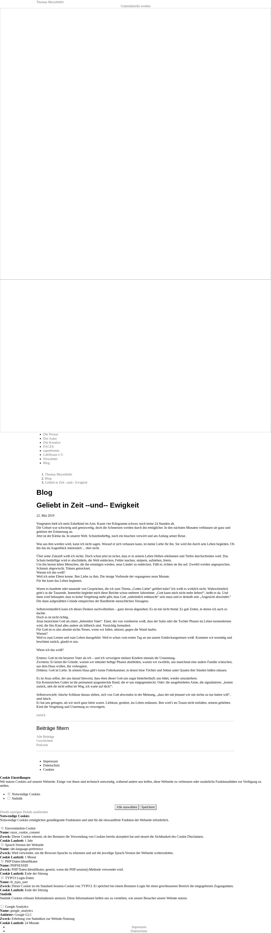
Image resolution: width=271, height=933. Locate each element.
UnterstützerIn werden (136, 6)
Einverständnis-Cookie (20, 828)
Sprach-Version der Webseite (24, 845)
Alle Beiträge (45, 736)
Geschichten (44, 740)
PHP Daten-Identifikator (20, 861)
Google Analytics (16, 906)
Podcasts (42, 745)
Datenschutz (51, 765)
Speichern (148, 807)
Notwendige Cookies (25, 794)
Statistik (16, 798)
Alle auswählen (126, 807)
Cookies (48, 769)
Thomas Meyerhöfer (50, 2)
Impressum (50, 761)
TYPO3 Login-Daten (19, 878)
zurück (41, 715)
